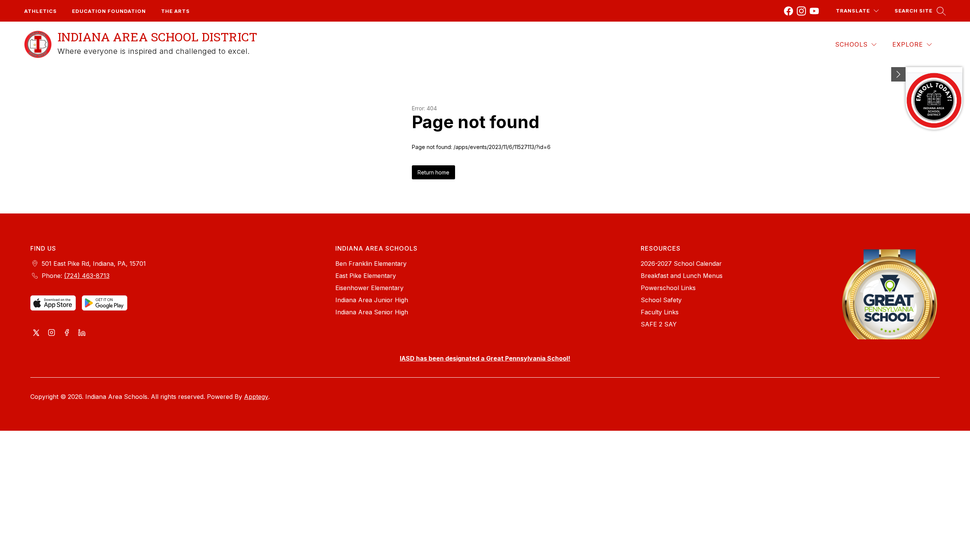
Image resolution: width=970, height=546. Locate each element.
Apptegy (256, 396)
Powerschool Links (668, 288)
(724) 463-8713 (87, 275)
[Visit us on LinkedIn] (82, 333)
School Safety (661, 300)
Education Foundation (109, 11)
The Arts (175, 11)
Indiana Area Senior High (371, 312)
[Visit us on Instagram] (51, 333)
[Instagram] (801, 11)
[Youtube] (814, 11)
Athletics (40, 11)
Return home (433, 172)
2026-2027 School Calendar (681, 263)
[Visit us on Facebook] (67, 333)
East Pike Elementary (365, 275)
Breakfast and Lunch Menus (682, 275)
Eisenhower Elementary (369, 288)
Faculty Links (660, 312)
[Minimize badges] (898, 74)
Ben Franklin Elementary (371, 263)
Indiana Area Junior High (371, 300)
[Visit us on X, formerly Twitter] (36, 333)
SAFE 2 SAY (659, 324)
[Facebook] (788, 11)
